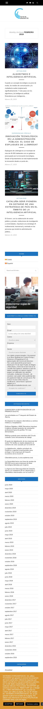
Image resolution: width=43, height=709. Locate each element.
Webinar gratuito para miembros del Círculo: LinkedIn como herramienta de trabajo (20, 436)
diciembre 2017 (10, 600)
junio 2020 (8, 485)
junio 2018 (8, 577)
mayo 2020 (9, 488)
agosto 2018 (9, 569)
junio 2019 (8, 531)
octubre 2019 (9, 515)
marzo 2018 (9, 588)
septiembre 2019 (11, 519)
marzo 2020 (9, 496)
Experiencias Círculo (21, 133)
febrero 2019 (9, 546)
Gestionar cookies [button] (32, 704)
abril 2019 (8, 538)
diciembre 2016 (10, 646)
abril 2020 (8, 492)
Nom (9, 324)
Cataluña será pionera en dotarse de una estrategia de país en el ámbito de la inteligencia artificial (21, 207)
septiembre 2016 (11, 657)
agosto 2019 (9, 523)
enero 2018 (9, 596)
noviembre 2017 (10, 604)
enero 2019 (9, 550)
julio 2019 (8, 527)
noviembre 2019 (10, 512)
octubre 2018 (9, 561)
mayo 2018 (9, 581)
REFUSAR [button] (19, 704)
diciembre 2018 (10, 554)
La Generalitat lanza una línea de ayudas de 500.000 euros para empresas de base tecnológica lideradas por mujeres (20, 463)
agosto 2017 (9, 615)
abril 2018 (8, 584)
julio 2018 (8, 573)
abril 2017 (8, 630)
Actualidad (21, 71)
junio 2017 (8, 623)
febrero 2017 (9, 638)
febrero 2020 (9, 500)
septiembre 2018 (11, 565)
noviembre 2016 (10, 650)
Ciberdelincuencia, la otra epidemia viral (19, 457)
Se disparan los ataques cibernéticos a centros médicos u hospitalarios (21, 421)
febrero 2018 (9, 592)
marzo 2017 (9, 634)
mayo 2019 (9, 535)
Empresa (10, 343)
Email (9, 330)
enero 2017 (9, 642)
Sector (9, 349)
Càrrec (9, 337)
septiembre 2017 (11, 611)
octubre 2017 (9, 607)
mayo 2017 (9, 627)
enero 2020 (9, 504)
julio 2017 (8, 619)
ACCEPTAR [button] (8, 704)
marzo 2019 (9, 542)
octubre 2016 (9, 654)
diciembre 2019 (10, 508)
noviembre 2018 (10, 558)
